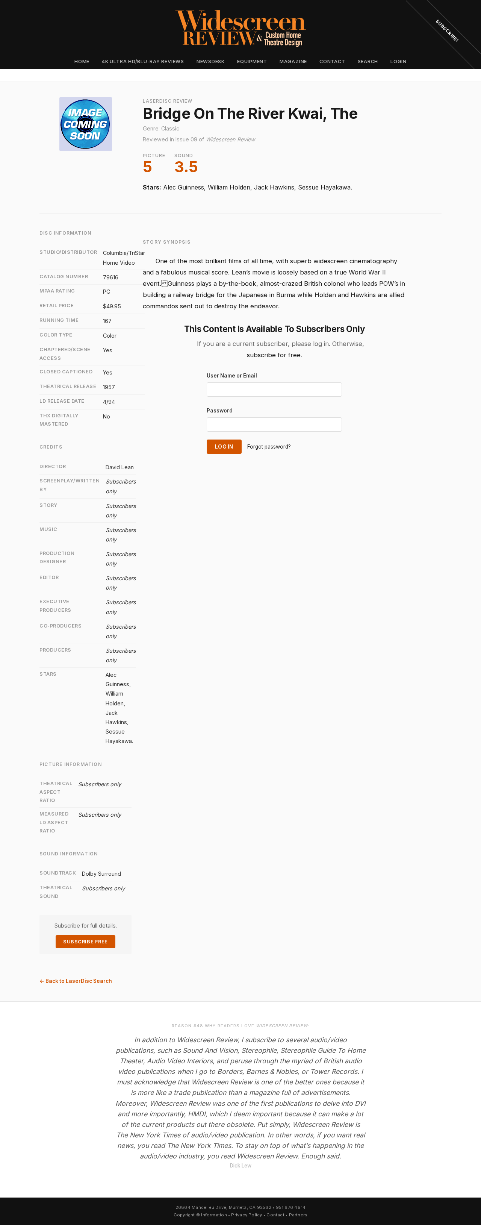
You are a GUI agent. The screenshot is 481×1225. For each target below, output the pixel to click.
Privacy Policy (246, 1214)
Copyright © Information (200, 1214)
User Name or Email (232, 376)
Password (220, 411)
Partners (298, 1214)
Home (81, 61)
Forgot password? (269, 447)
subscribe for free (274, 355)
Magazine (293, 61)
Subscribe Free (85, 942)
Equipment (252, 61)
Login (398, 61)
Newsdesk (211, 61)
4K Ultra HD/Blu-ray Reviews (143, 61)
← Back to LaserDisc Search (75, 981)
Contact (332, 61)
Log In (224, 447)
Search (368, 61)
